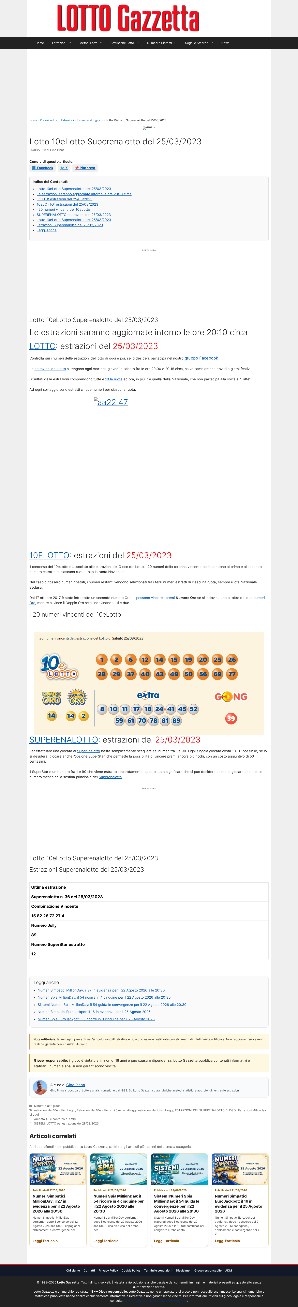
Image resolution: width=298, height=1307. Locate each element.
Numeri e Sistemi (159, 43)
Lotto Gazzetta (222, 18)
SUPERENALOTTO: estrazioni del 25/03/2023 (74, 215)
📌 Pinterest (85, 168)
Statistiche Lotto (122, 43)
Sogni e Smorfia (196, 43)
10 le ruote (113, 379)
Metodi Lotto (88, 43)
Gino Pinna (75, 1085)
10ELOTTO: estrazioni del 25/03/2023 (67, 204)
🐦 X (64, 168)
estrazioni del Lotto (50, 369)
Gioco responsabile (208, 1270)
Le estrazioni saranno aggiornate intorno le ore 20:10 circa (84, 194)
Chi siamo (73, 1270)
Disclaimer (183, 1270)
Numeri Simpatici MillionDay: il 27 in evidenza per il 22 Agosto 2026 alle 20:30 (101, 990)
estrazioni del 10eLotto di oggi (54, 1110)
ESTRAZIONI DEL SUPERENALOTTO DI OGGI (206, 1110)
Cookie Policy (131, 1270)
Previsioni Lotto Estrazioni (57, 120)
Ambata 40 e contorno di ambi (55, 1119)
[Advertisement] (149, 87)
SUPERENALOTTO (63, 740)
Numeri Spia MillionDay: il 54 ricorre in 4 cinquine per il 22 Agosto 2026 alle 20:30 (104, 997)
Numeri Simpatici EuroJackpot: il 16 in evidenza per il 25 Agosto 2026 (94, 1012)
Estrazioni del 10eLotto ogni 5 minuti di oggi (106, 1110)
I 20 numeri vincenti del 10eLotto (63, 209)
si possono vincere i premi (154, 598)
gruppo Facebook (201, 358)
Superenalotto (110, 777)
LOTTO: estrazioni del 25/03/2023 (64, 199)
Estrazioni (59, 43)
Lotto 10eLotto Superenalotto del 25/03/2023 (74, 189)
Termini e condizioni (158, 1270)
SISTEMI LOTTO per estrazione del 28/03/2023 (66, 1123)
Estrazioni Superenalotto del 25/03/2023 (70, 225)
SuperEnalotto (88, 751)
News (225, 43)
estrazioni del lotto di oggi (155, 1110)
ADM (228, 1270)
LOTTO (42, 346)
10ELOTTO (49, 555)
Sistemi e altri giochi (90, 120)
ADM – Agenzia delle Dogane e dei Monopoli (155, 1301)
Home (39, 43)
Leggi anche (47, 230)
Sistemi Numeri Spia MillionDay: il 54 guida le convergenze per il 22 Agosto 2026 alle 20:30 (112, 1005)
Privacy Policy (108, 1270)
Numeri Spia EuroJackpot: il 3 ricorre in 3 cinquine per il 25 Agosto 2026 (96, 1019)
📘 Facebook (42, 168)
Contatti (89, 1270)
